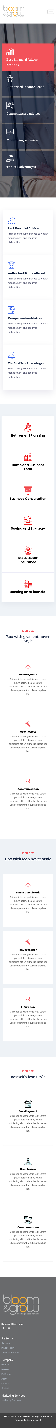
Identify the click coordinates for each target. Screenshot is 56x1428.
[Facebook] (4, 1328)
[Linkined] (9, 1328)
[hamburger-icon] (50, 12)
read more (12, 65)
